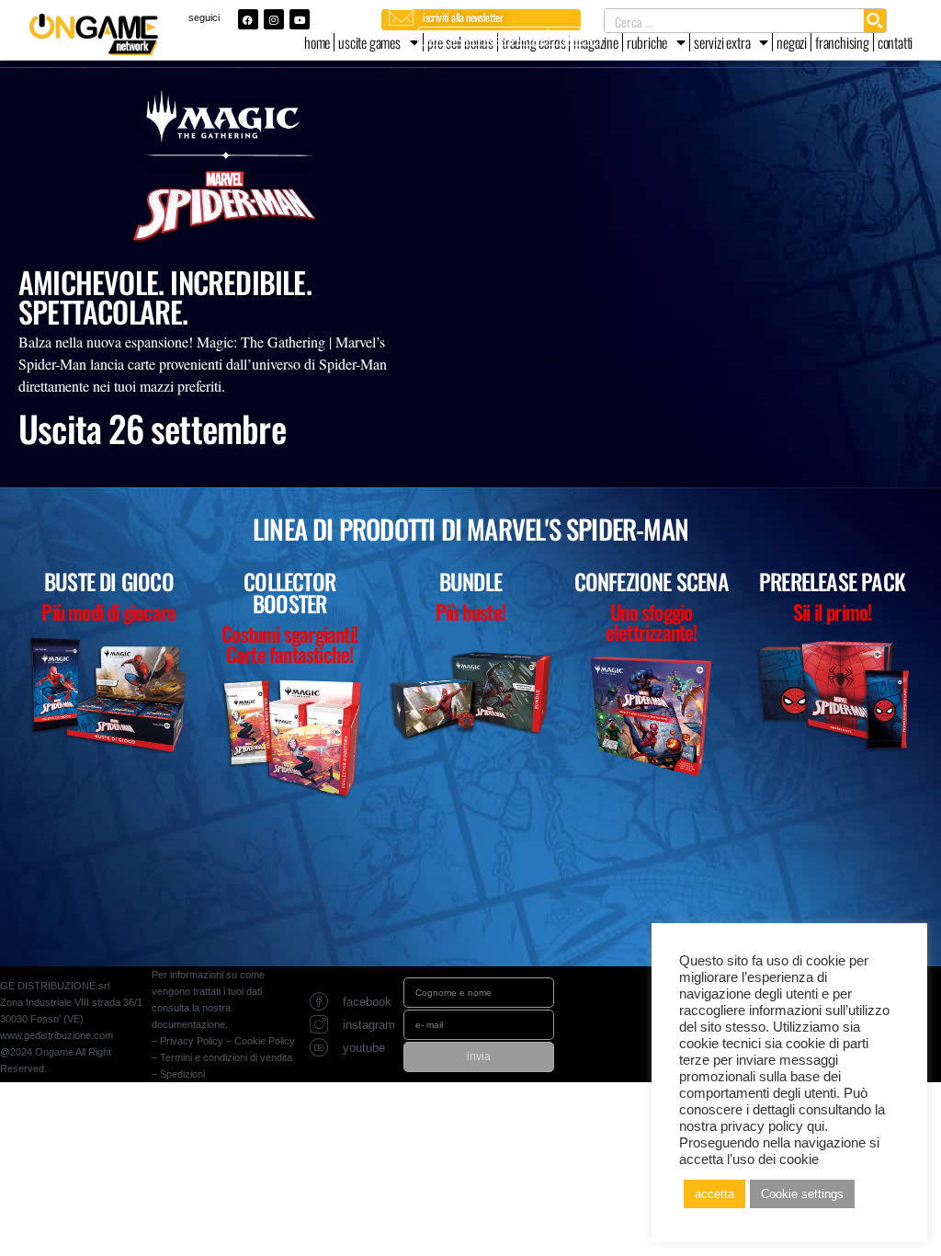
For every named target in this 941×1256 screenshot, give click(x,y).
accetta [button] (714, 1194)
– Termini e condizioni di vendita (222, 1057)
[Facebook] (248, 19)
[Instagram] (274, 19)
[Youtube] (299, 19)
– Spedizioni (178, 1073)
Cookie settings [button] (802, 1194)
